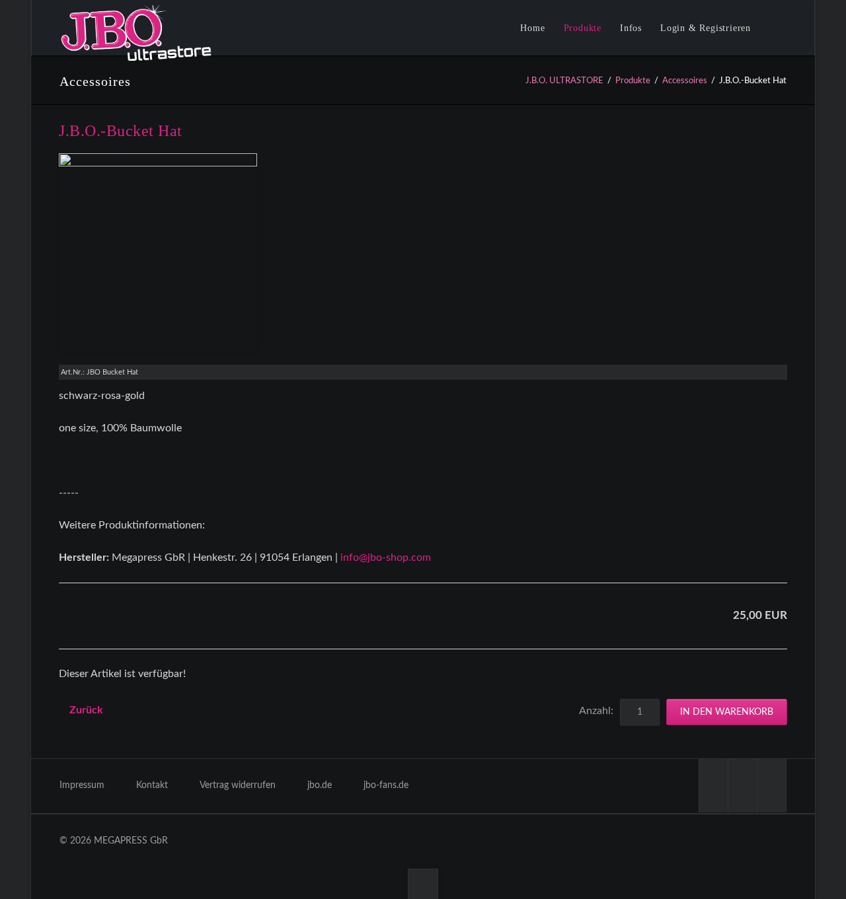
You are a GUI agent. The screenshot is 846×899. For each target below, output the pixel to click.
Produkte (632, 81)
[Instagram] (771, 785)
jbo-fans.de (386, 785)
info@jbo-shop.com (385, 557)
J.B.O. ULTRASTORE (564, 81)
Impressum (81, 785)
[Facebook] (713, 785)
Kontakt (152, 785)
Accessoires (684, 81)
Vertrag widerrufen (238, 785)
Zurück (85, 710)
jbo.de (319, 785)
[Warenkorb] (781, 29)
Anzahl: (596, 710)
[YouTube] (742, 785)
